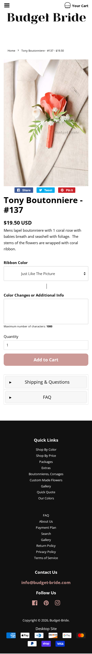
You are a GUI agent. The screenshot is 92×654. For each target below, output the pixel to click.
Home (11, 50)
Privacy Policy (46, 552)
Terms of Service (46, 558)
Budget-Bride (59, 620)
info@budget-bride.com (46, 582)
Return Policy (46, 545)
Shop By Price (46, 455)
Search (46, 533)
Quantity (11, 336)
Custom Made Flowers (46, 480)
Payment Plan (46, 527)
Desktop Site (46, 628)
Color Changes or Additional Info (34, 295)
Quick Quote (46, 492)
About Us (46, 521)
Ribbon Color (16, 262)
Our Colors (46, 498)
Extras (46, 468)
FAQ (47, 397)
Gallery (46, 486)
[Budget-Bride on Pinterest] (46, 604)
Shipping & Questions (47, 382)
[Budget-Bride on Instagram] (57, 604)
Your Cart (79, 5)
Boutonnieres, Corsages (46, 474)
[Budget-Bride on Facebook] (35, 604)
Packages (46, 461)
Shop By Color (46, 449)
